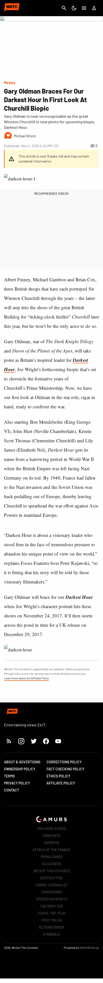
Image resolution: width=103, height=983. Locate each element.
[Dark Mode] (74, 8)
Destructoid (51, 878)
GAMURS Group (89, 947)
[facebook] (46, 741)
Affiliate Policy (60, 783)
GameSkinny (51, 892)
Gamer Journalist (52, 885)
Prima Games (51, 857)
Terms (9, 776)
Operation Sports (51, 899)
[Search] (64, 8)
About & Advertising (22, 762)
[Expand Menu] (84, 8)
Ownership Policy (19, 769)
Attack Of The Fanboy (51, 850)
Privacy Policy (17, 783)
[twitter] (33, 741)
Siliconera (51, 864)
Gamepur (51, 843)
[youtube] (58, 741)
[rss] (9, 741)
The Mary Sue (51, 906)
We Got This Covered (52, 871)
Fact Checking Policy (65, 769)
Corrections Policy (64, 762)
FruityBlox (52, 920)
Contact (11, 790)
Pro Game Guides (51, 829)
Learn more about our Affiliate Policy (26, 678)
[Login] (94, 8)
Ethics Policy (58, 776)
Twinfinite (51, 836)
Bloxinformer (51, 927)
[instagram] (21, 741)
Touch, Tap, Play (51, 913)
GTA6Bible (51, 934)
